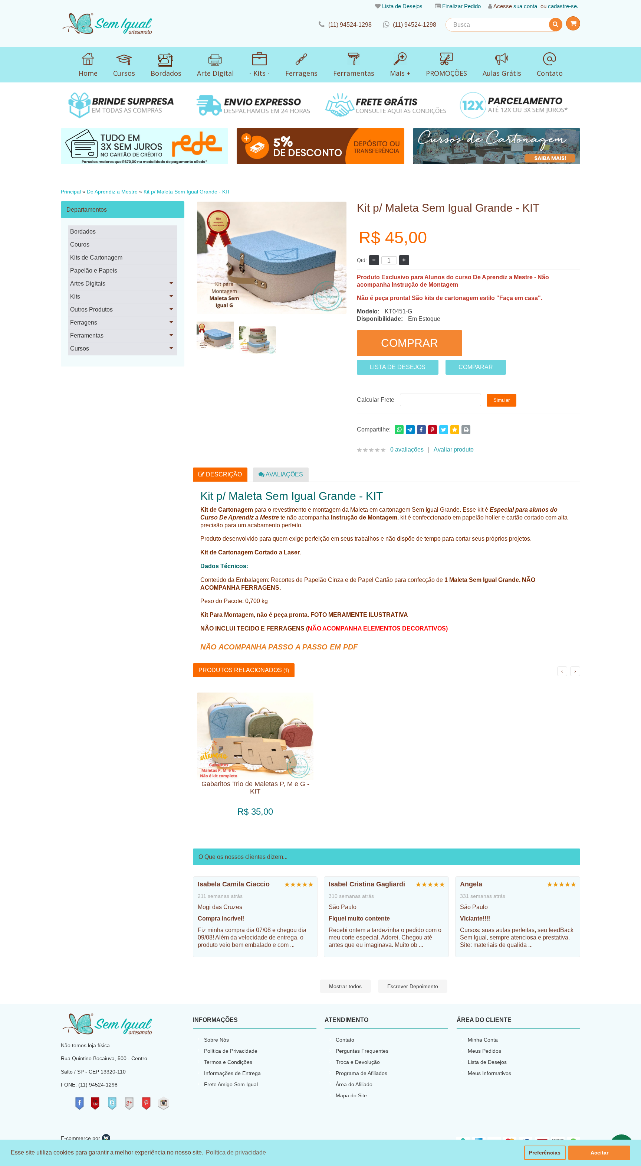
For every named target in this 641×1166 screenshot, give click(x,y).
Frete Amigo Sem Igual (231, 1084)
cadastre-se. (563, 6)
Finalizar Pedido (461, 6)
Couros (79, 244)
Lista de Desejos (402, 6)
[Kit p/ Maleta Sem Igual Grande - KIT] (215, 335)
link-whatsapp (409, 24)
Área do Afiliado (354, 1084)
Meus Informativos (489, 1073)
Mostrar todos (345, 986)
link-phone (345, 24)
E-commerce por (80, 1138)
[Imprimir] (465, 429)
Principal (71, 192)
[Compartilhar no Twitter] (443, 429)
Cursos (79, 348)
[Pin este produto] (432, 429)
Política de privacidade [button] (236, 1152)
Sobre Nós (216, 1040)
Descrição (223, 474)
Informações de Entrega (232, 1073)
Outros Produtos (91, 309)
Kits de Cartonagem (96, 257)
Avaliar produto (454, 449)
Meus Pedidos (484, 1051)
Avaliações (283, 474)
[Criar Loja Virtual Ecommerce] (106, 1138)
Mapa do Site (351, 1095)
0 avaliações (407, 449)
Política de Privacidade (230, 1051)
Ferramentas (86, 335)
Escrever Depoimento (412, 986)
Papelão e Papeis (93, 270)
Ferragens (83, 322)
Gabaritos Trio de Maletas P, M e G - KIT (255, 787)
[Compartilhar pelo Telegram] (410, 429)
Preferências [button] (545, 1153)
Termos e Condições (228, 1062)
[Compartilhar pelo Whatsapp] (399, 429)
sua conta (525, 6)
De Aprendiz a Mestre (112, 192)
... (292, 945)
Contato (345, 1040)
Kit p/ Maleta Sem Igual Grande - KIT (187, 192)
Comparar (475, 367)
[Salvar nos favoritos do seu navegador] (454, 429)
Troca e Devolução (358, 1062)
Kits (75, 296)
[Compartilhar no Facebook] (421, 429)
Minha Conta (483, 1040)
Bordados (83, 231)
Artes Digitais (87, 283)
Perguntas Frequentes (362, 1051)
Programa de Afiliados (361, 1073)
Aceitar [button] (599, 1153)
